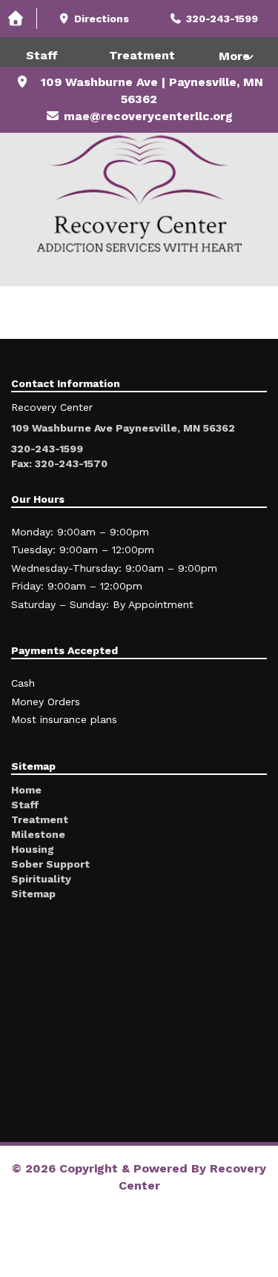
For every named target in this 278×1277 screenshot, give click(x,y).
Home (26, 790)
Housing (32, 849)
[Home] (18, 19)
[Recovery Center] (139, 194)
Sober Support (50, 864)
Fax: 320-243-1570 (59, 463)
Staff (42, 55)
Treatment (142, 55)
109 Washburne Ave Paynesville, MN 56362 (123, 428)
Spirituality (41, 879)
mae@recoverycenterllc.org (148, 116)
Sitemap (33, 894)
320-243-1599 (47, 449)
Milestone (38, 834)
